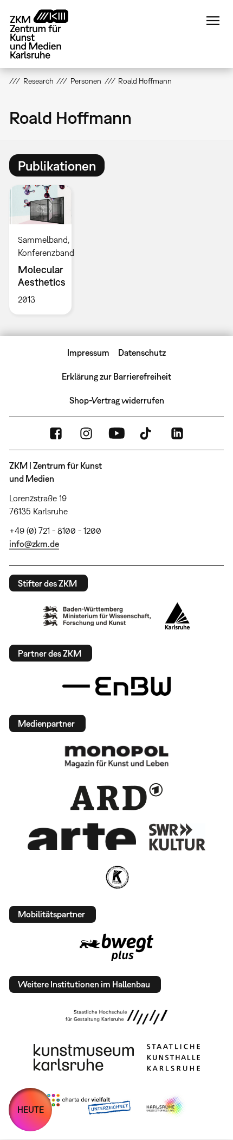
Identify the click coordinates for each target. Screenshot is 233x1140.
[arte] (82, 836)
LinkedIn (177, 433)
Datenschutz (142, 352)
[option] (44, 249)
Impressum (88, 352)
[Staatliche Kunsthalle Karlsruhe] (173, 1057)
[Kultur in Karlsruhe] (116, 877)
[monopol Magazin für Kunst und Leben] (116, 756)
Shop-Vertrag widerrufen (116, 400)
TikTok (147, 433)
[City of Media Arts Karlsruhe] (165, 1106)
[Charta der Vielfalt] (88, 1106)
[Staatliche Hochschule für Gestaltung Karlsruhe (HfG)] (116, 1017)
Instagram (86, 433)
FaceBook (56, 433)
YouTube (116, 433)
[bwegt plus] (116, 947)
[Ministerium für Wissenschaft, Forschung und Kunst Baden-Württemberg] (97, 616)
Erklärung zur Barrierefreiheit (116, 376)
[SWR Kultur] (177, 837)
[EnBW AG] (116, 686)
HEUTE (30, 1109)
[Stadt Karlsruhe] (177, 615)
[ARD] (116, 796)
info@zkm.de (34, 544)
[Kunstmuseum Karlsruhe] (84, 1057)
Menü (213, 21)
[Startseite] (47, 34)
